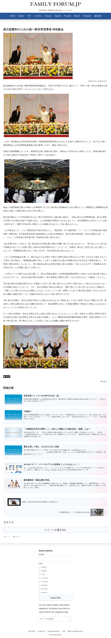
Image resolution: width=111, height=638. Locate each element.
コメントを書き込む (55, 529)
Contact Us (41, 631)
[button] (70, 619)
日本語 (8, 376)
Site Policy (31, 631)
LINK (63, 631)
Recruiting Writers (53, 631)
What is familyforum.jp (75, 631)
